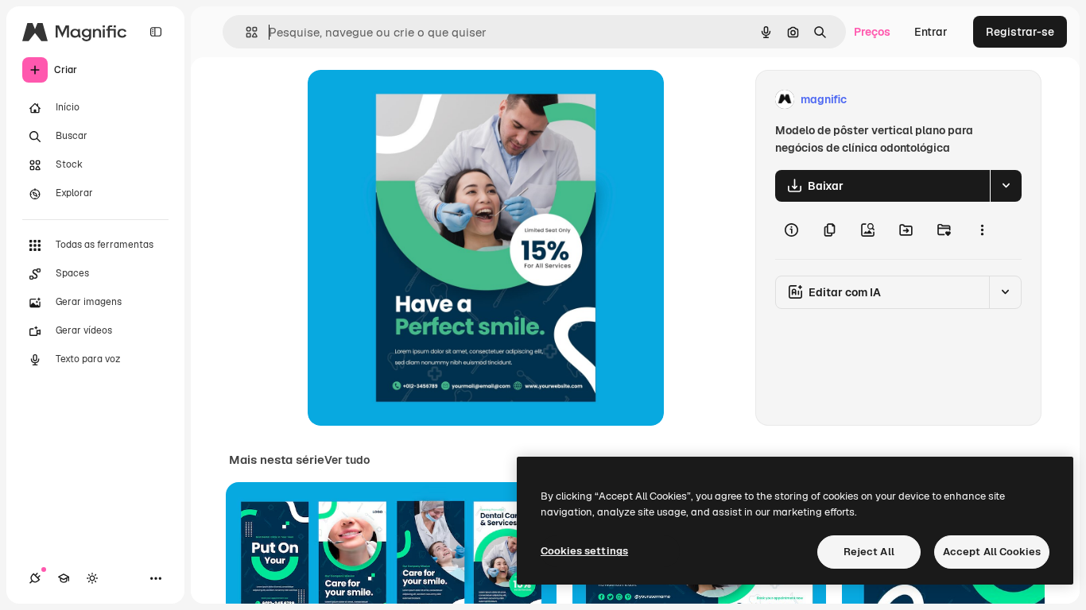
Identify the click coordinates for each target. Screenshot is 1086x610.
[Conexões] (35, 578)
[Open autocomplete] (245, 32)
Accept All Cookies (992, 551)
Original (409, 99)
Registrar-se (1020, 32)
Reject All (869, 551)
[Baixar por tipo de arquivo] (1006, 186)
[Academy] (63, 578)
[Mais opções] (982, 230)
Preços (872, 32)
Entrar (931, 32)
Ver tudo (347, 460)
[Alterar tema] (92, 578)
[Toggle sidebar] (156, 31)
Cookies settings (584, 551)
